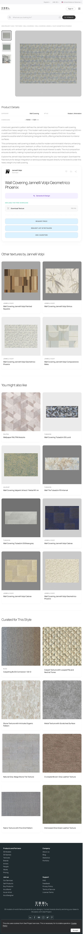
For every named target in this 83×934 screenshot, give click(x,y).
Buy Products (8, 886)
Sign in (70, 9)
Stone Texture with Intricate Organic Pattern (18, 724)
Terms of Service (49, 889)
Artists (5, 864)
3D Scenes (7, 855)
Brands (5, 861)
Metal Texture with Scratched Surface (59, 723)
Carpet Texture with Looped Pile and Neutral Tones (59, 671)
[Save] (66, 171)
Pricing (5, 872)
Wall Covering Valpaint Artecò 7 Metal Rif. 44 (21, 490)
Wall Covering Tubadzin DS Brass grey (18, 543)
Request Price (41, 221)
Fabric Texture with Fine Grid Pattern (18, 828)
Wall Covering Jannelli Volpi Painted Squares (17, 307)
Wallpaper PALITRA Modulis (14, 437)
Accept (75, 930)
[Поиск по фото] (59, 17)
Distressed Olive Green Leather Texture (60, 828)
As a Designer (8, 895)
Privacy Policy (48, 886)
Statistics (46, 858)
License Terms (48, 892)
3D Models (7, 852)
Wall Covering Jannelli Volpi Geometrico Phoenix (19, 363)
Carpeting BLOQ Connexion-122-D (17, 672)
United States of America (71, 2)
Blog (44, 855)
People (6, 867)
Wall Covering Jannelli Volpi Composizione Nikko (61, 363)
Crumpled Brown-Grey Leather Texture (60, 777)
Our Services (8, 880)
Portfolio (46, 861)
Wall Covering (34, 113)
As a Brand (7, 889)
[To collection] (71, 171)
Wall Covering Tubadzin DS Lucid (57, 437)
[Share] (76, 171)
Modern (70, 113)
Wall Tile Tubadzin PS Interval (56, 490)
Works (5, 870)
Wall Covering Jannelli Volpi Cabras (58, 543)
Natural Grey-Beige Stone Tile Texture (18, 777)
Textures (6, 858)
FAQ (44, 880)
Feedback (46, 883)
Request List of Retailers (41, 228)
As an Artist (7, 892)
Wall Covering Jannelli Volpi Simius (58, 306)
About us (46, 852)
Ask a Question (41, 235)
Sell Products (8, 883)
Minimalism (77, 113)
